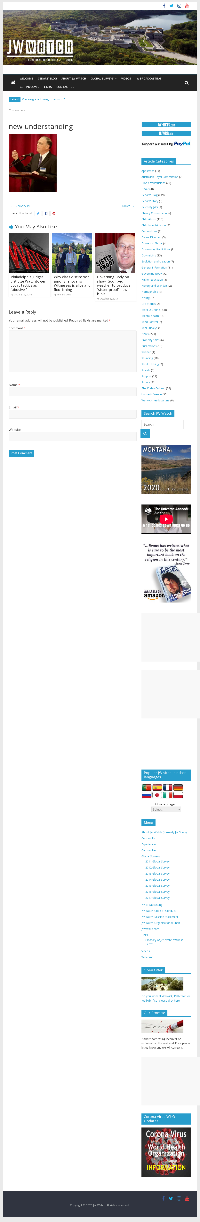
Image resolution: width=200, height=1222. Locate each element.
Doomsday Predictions (155, 249)
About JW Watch (73, 78)
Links (48, 87)
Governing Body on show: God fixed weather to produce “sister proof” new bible (114, 285)
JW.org (145, 298)
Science (146, 352)
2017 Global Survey (157, 897)
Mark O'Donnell (151, 310)
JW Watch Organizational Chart (160, 923)
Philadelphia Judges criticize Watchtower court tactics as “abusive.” (28, 283)
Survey (145, 382)
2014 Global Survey (157, 879)
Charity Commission (154, 213)
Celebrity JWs (149, 207)
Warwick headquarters (155, 400)
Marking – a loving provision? (43, 99)
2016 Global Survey (157, 891)
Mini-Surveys (149, 328)
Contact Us (65, 87)
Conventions (149, 231)
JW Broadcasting (148, 78)
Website (15, 430)
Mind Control (149, 322)
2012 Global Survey (157, 867)
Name (14, 385)
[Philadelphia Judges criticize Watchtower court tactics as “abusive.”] (29, 235)
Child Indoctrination (153, 225)
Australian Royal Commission (159, 177)
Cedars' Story (149, 201)
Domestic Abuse (151, 243)
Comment (17, 328)
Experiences (148, 844)
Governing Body (151, 273)
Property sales (150, 340)
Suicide (145, 370)
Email (14, 407)
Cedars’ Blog (47, 78)
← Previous (20, 206)
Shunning (147, 358)
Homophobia (149, 291)
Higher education (152, 279)
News (145, 334)
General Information (154, 267)
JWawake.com (150, 929)
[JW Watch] (100, 12)
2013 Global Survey (157, 873)
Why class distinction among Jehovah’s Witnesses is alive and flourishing (72, 283)
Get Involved (29, 87)
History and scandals (154, 285)
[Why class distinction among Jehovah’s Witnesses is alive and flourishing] (72, 235)
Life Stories (148, 304)
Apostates (147, 171)
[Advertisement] (170, 637)
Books (145, 189)
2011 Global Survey (157, 861)
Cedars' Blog (149, 195)
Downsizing (148, 255)
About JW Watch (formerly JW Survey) (164, 832)
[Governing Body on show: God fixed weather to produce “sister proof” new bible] (115, 235)
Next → (128, 206)
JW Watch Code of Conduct (158, 911)
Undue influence (151, 394)
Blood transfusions (153, 183)
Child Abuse (148, 219)
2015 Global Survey (157, 885)
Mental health (150, 316)
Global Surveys (102, 78)
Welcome (26, 78)
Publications (149, 346)
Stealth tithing (150, 364)
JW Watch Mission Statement (159, 917)
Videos (126, 78)
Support (146, 376)
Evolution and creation (155, 261)
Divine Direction (151, 237)
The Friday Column (153, 388)
